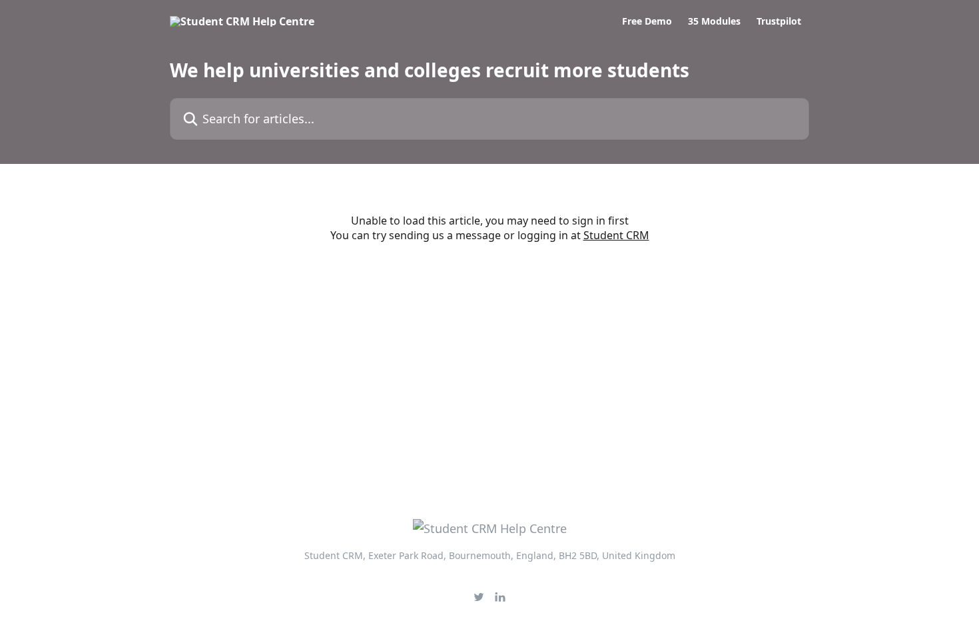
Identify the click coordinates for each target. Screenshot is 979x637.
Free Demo (647, 21)
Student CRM (616, 235)
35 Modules (714, 21)
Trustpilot (779, 21)
